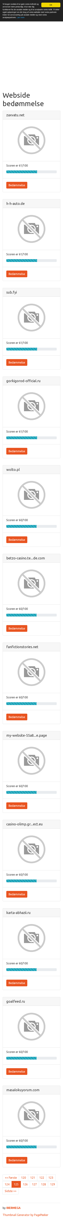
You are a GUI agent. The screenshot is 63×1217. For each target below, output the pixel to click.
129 (52, 1184)
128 (43, 1184)
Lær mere (20, 17)
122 (41, 1177)
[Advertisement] (31, 57)
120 (23, 1177)
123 (50, 1177)
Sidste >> (10, 1191)
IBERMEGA (13, 1207)
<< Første (11, 1177)
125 (16, 1184)
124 (7, 1184)
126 (25, 1184)
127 (34, 1184)
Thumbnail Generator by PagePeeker (25, 1214)
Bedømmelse (17, 185)
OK (51, 5)
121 (32, 1177)
